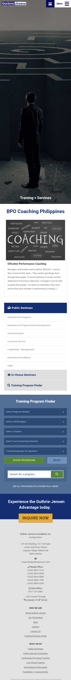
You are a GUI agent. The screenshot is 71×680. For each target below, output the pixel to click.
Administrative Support (19, 317)
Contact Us (35, 631)
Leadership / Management (21, 349)
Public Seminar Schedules (35, 653)
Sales (10, 365)
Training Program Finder (26, 385)
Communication (15, 333)
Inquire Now (35, 518)
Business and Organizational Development (29, 325)
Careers (35, 627)
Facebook (29, 600)
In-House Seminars (23, 374)
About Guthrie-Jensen (35, 613)
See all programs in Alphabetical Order (35, 486)
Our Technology (35, 617)
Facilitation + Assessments (35, 672)
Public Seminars (22, 307)
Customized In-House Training (35, 658)
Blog (36, 622)
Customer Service (16, 341)
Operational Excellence (19, 357)
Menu (60, 3)
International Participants (35, 667)
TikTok (44, 600)
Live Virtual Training (35, 662)
